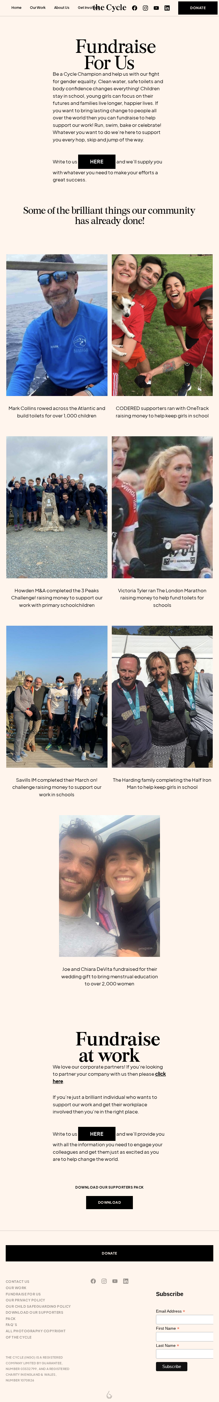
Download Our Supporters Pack (34, 1315)
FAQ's (11, 1325)
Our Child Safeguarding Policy (38, 1306)
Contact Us (18, 1281)
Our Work (38, 7)
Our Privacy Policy (25, 1300)
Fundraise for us (23, 1294)
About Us (61, 7)
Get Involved (88, 7)
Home (16, 7)
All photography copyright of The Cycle (36, 1334)
